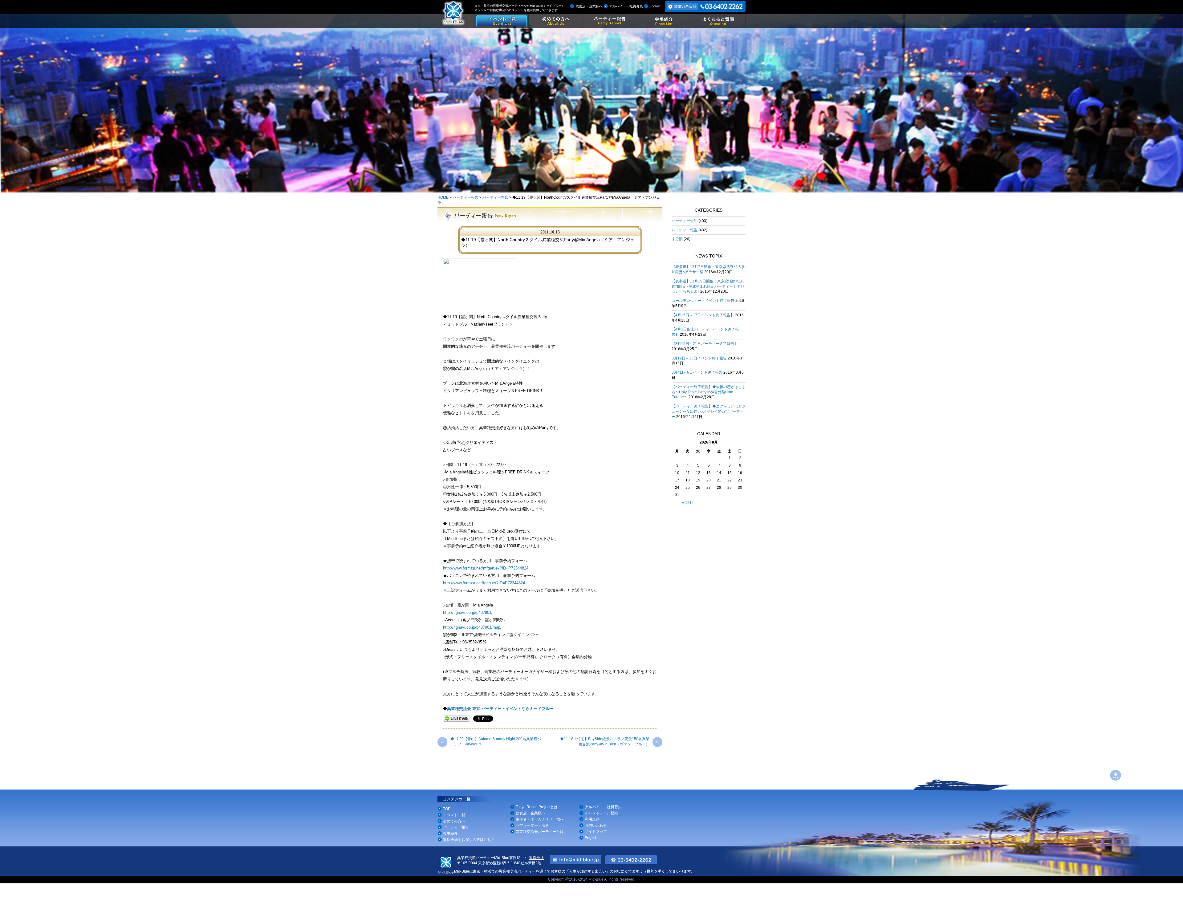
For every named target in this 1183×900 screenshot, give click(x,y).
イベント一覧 (454, 815)
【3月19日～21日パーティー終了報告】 (705, 344)
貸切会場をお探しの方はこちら (469, 839)
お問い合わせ (596, 825)
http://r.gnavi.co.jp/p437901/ (468, 612)
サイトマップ (596, 831)
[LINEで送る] (456, 718)
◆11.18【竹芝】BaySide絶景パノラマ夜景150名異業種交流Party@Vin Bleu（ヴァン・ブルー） (609, 741)
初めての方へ (454, 821)
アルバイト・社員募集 (626, 6)
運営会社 (536, 858)
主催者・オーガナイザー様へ (540, 819)
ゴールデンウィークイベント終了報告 (703, 300)
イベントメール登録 (601, 813)
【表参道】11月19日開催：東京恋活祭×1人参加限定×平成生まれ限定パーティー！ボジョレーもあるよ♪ (708, 286)
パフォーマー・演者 (532, 825)
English (654, 6)
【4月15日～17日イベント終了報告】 (703, 315)
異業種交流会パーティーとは (540, 831)
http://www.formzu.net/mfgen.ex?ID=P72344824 (485, 568)
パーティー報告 (465, 197)
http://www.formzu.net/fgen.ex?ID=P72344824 (484, 583)
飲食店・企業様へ (589, 6)
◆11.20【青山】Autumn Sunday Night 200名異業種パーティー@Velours (491, 741)
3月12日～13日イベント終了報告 (699, 358)
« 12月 (687, 503)
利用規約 (592, 819)
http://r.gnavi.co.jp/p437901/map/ (472, 627)
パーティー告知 (495, 197)
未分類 (677, 239)
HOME (443, 197)
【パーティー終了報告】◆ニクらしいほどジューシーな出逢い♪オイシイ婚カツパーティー (709, 411)
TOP (446, 809)
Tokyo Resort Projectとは (537, 807)
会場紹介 (450, 833)
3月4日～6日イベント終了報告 (697, 372)
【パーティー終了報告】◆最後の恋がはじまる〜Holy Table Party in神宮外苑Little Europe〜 (709, 392)
